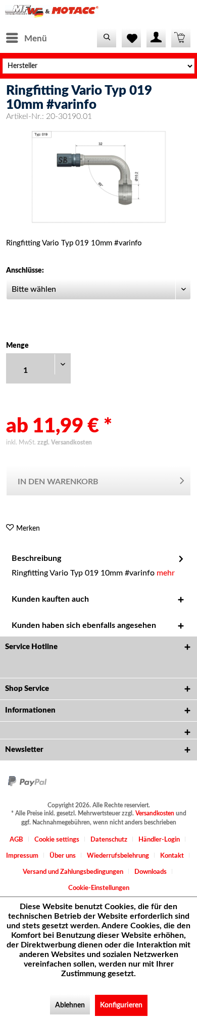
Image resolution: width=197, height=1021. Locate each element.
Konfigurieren (121, 1005)
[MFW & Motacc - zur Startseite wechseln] (51, 14)
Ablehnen (70, 1005)
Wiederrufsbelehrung (118, 856)
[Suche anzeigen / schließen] (106, 38)
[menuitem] (26, 38)
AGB (16, 840)
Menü (35, 38)
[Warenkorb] (181, 38)
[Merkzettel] (131, 38)
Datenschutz (108, 840)
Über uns (63, 856)
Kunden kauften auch (50, 599)
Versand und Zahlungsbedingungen (73, 872)
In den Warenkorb (58, 482)
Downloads (150, 872)
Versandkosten (154, 813)
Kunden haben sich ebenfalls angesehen (84, 625)
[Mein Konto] (156, 38)
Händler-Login (159, 840)
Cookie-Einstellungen (98, 888)
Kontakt (172, 856)
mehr (166, 573)
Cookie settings (56, 840)
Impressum (22, 856)
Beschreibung (36, 558)
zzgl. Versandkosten (64, 442)
